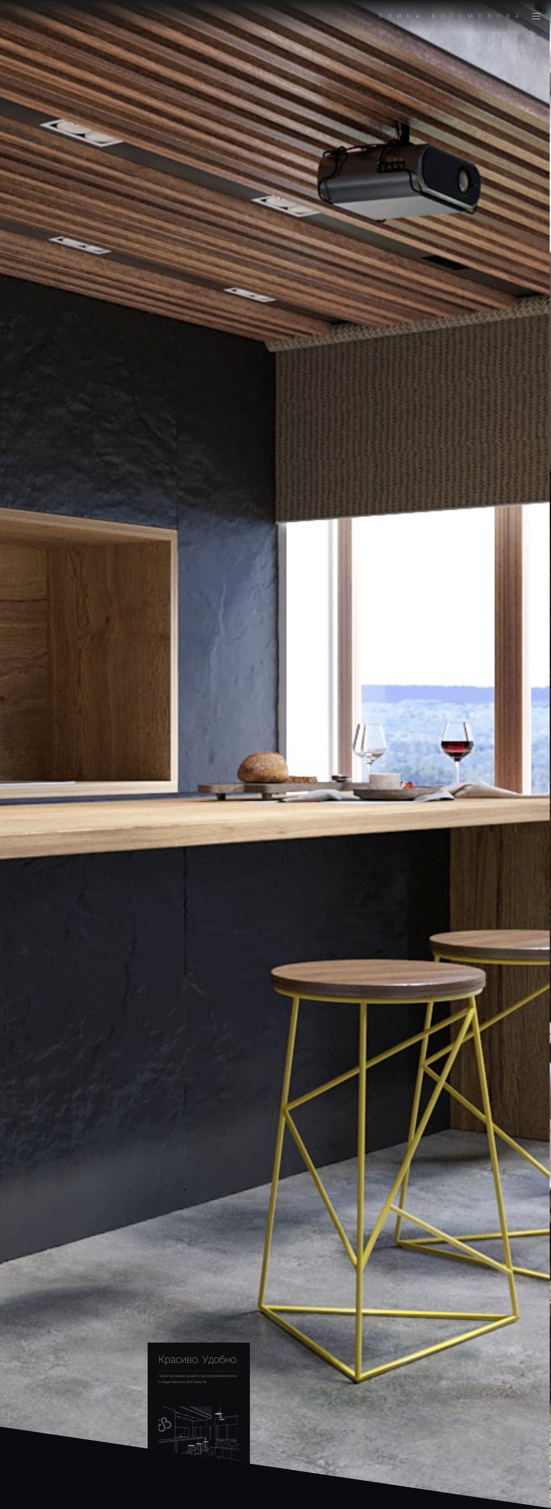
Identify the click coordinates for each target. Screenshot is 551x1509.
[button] (536, 16)
